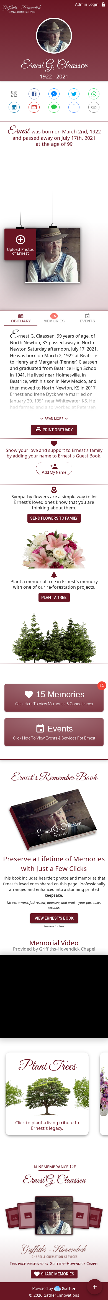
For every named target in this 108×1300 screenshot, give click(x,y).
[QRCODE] (14, 93)
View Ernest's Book (54, 918)
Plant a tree (53, 597)
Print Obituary (57, 430)
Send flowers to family (54, 518)
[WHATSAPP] (93, 93)
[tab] (20, 318)
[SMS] (54, 107)
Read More (54, 419)
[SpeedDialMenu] (94, 1286)
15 (101, 685)
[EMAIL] (34, 107)
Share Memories (57, 1274)
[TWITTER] (73, 93)
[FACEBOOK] (34, 93)
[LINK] (93, 107)
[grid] (54, 240)
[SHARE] (73, 107)
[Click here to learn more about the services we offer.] (54, 1252)
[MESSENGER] (54, 93)
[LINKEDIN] (14, 107)
